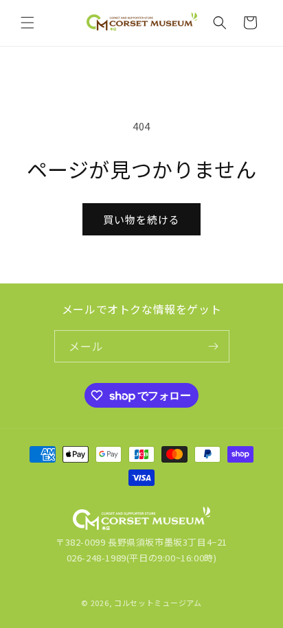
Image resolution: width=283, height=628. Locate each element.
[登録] (214, 346)
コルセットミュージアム (158, 602)
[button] (27, 23)
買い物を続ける (141, 219)
